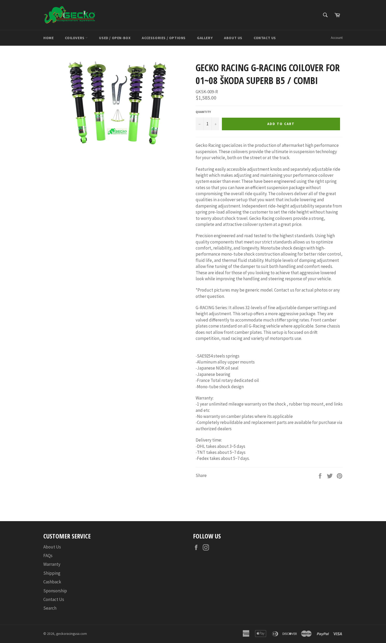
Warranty (51, 564)
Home (48, 37)
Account (337, 37)
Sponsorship (55, 591)
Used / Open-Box (115, 37)
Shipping (51, 573)
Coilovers (75, 37)
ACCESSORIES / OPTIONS (164, 37)
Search (49, 608)
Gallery (205, 37)
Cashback (52, 582)
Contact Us (265, 37)
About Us (233, 37)
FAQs (48, 555)
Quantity (203, 112)
